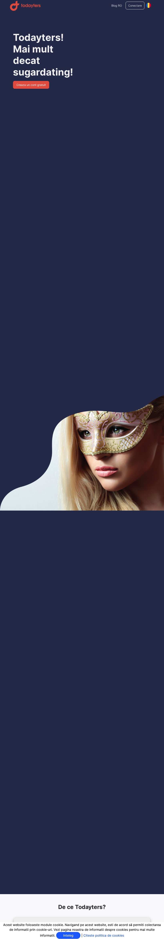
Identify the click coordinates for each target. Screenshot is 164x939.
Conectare (135, 5)
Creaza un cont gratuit (31, 85)
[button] (148, 4)
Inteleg (68, 935)
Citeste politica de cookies (103, 935)
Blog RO (116, 5)
